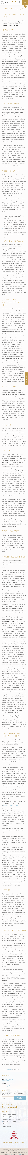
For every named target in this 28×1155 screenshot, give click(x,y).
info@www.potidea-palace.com (10, 805)
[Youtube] (11, 1107)
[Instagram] (5, 1107)
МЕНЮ (2, 3)
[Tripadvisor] (14, 1107)
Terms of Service (18, 1154)
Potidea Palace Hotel (7, 1069)
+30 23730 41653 (10, 1083)
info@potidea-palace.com (10, 1086)
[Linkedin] (8, 1107)
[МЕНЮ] (2, 2)
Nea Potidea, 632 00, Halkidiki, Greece (8, 1079)
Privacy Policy (10, 1154)
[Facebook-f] (2, 1107)
